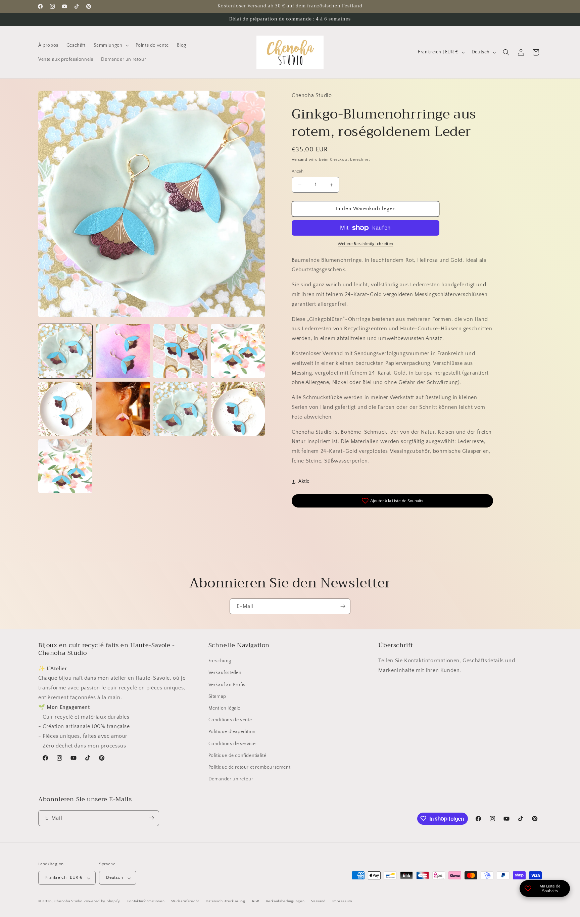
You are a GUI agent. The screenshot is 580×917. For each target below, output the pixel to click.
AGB (255, 901)
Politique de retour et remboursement (249, 767)
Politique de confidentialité (237, 755)
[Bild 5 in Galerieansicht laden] (65, 409)
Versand (299, 159)
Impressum (342, 901)
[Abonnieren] (342, 606)
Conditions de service (232, 743)
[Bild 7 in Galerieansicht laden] (180, 409)
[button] (111, 45)
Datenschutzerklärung (225, 901)
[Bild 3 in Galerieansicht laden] (180, 351)
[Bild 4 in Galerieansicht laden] (238, 351)
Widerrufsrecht (185, 901)
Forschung (219, 661)
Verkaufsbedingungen (285, 901)
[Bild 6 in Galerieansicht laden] (123, 409)
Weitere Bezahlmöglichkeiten (365, 244)
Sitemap (217, 696)
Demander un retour (230, 779)
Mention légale (224, 708)
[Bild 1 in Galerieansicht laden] (65, 351)
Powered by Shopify (102, 902)
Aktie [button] (303, 481)
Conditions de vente (230, 720)
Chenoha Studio (68, 902)
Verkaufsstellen (225, 673)
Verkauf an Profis (226, 684)
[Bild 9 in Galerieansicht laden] (65, 466)
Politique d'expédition (232, 732)
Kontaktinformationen (145, 901)
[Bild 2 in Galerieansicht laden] (123, 351)
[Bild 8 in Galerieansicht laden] (238, 409)
